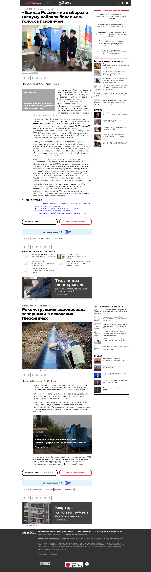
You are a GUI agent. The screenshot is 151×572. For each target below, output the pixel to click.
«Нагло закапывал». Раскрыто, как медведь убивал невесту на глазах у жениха (115, 311)
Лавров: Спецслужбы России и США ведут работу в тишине (115, 381)
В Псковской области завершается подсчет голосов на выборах (77, 256)
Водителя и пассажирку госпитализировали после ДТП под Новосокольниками (111, 52)
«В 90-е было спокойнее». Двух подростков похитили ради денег (114, 339)
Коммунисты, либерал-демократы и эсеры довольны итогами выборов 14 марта (78, 263)
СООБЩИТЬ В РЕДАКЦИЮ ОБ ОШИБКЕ (75, 534)
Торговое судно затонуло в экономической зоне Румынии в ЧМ (114, 359)
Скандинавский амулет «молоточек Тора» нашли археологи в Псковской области (111, 34)
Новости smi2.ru (29, 299)
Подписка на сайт (44, 534)
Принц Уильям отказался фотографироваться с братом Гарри (114, 113)
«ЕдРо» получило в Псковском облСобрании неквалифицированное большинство (57, 209)
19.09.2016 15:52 (27, 9)
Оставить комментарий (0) (75, 221)
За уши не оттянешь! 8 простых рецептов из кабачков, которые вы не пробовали (116, 65)
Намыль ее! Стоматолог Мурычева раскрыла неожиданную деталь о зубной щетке (115, 87)
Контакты (56, 534)
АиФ (58, 370)
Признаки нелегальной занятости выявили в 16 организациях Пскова (111, 25)
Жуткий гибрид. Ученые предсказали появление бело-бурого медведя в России (116, 94)
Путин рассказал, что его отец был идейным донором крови (114, 374)
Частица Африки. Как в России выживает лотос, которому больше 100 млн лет (115, 318)
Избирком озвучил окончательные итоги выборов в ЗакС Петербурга (43, 263)
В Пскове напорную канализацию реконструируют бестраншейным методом (61, 441)
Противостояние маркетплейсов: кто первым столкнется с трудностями (115, 142)
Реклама (71, 532)
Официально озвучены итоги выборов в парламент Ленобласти (43, 255)
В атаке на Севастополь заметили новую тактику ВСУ (114, 128)
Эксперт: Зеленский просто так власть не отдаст (113, 366)
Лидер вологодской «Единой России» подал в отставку (63, 213)
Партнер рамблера (57, 563)
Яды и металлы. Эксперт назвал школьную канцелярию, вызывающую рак (114, 73)
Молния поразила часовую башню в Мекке (115, 388)
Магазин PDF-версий (84, 532)
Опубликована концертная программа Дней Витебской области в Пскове (111, 16)
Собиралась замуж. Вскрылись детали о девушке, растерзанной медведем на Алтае (114, 333)
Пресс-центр (61, 532)
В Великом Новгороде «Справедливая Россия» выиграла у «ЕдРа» (43, 270)
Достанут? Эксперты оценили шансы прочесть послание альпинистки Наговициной (116, 347)
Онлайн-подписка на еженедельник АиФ (108, 532)
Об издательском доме (46, 532)
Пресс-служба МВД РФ (30, 73)
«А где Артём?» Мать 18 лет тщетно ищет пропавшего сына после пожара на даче (115, 102)
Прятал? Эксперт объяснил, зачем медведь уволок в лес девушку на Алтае (115, 326)
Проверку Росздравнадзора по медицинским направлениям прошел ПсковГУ (111, 43)
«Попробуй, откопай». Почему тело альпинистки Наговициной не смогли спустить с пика (115, 80)
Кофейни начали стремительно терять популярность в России (113, 135)
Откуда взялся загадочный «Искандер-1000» (111, 121)
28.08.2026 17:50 (27, 306)
